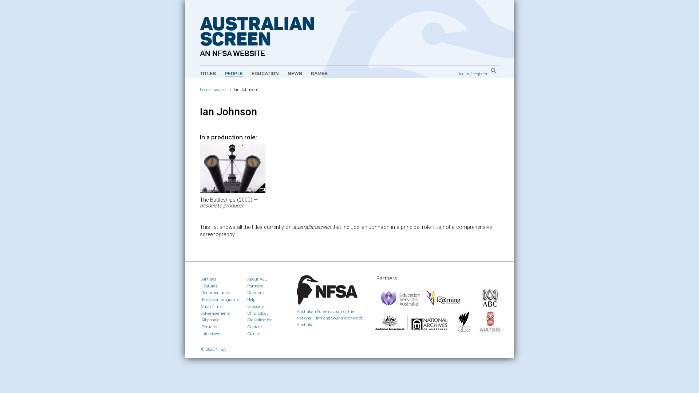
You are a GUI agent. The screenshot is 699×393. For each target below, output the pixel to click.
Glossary (255, 306)
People (234, 73)
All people (210, 319)
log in (464, 73)
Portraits (209, 326)
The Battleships (218, 200)
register (480, 73)
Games (319, 73)
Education (265, 73)
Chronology (258, 313)
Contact (254, 326)
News (295, 73)
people (220, 89)
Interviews (210, 333)
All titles (208, 279)
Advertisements (215, 313)
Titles (208, 73)
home (205, 89)
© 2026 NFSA (213, 349)
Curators (255, 292)
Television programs (220, 299)
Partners (255, 286)
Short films (211, 306)
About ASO (257, 279)
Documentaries (215, 292)
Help (251, 299)
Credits (253, 333)
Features (209, 286)
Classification (260, 319)
